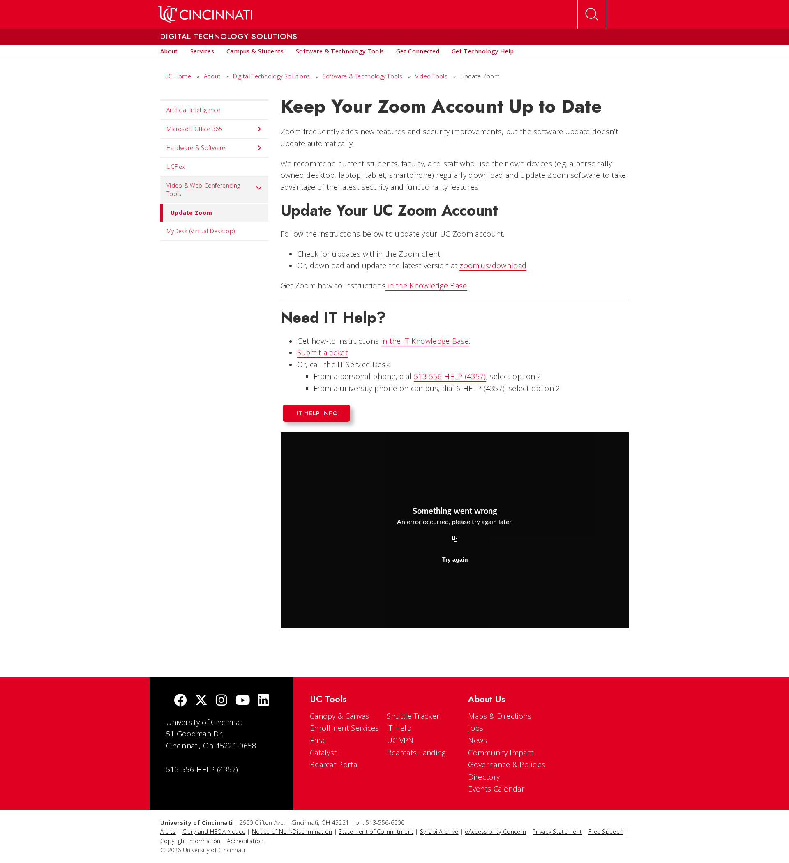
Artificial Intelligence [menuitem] (193, 110)
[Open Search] (591, 14)
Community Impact (500, 752)
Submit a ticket (322, 352)
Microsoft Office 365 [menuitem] (194, 129)
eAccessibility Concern (495, 831)
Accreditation (245, 841)
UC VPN (400, 740)
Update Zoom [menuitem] (191, 212)
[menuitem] (169, 51)
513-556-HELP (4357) (450, 376)
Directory (484, 777)
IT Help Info (317, 413)
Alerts (168, 831)
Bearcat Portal (334, 764)
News (477, 740)
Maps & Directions (499, 716)
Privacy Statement (557, 831)
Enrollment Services (344, 728)
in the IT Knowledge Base (425, 341)
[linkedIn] (263, 701)
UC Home (177, 76)
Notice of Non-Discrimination (292, 831)
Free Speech (605, 831)
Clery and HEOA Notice (213, 831)
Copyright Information (190, 841)
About (212, 76)
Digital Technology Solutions (271, 76)
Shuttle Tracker (413, 716)
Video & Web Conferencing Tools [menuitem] (203, 190)
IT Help (399, 728)
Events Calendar (496, 789)
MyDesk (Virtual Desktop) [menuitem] (200, 231)
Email (319, 740)
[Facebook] (180, 701)
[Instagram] (221, 701)
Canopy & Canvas (339, 716)
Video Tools (431, 76)
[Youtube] (242, 701)
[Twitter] (201, 701)
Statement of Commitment (376, 831)
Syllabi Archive (439, 831)
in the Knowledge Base (426, 285)
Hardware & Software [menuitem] (196, 148)
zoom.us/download (492, 265)
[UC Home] (205, 14)
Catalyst (323, 752)
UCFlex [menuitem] (175, 166)
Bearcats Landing (416, 752)
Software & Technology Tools (362, 76)
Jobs (475, 728)
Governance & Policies (506, 764)
